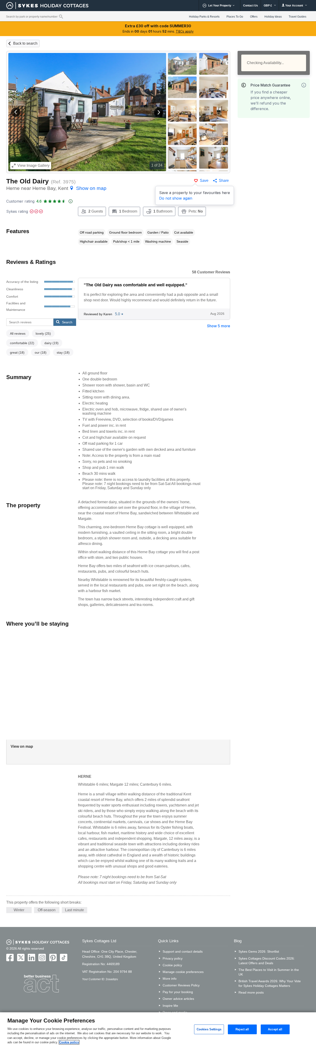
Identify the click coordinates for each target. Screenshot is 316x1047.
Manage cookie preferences (183, 972)
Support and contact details (183, 951)
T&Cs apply (185, 31)
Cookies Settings (209, 1029)
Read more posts (251, 992)
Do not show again (175, 198)
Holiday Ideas (273, 16)
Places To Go (234, 16)
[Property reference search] (61, 16)
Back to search (25, 43)
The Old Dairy (27, 181)
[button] (15, 112)
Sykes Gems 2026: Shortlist (259, 951)
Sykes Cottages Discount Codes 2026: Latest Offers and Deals (267, 961)
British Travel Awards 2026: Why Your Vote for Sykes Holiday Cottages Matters (270, 983)
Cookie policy (172, 965)
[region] (158, 1029)
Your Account (294, 5)
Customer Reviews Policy (181, 985)
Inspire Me (170, 1005)
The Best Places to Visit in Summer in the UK (269, 972)
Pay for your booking (178, 992)
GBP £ (268, 5)
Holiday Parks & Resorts (204, 16)
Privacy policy (173, 958)
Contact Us (250, 5)
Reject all (242, 1029)
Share (224, 180)
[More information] (304, 85)
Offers (253, 16)
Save (204, 180)
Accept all (275, 1029)
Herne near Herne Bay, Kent (56, 188)
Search (67, 322)
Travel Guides (297, 16)
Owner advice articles (178, 999)
